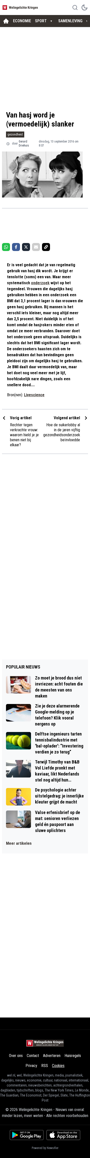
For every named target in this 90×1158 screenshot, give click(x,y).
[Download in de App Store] (63, 1135)
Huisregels (72, 1055)
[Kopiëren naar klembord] (46, 247)
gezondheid (15, 134)
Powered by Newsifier (45, 1148)
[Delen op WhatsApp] (6, 247)
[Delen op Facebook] (16, 247)
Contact (33, 1055)
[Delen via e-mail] (36, 247)
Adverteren (51, 1055)
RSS (44, 1065)
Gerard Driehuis (24, 143)
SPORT (41, 20)
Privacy (31, 1065)
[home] (6, 21)
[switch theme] (84, 7)
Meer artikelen (19, 843)
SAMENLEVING (70, 20)
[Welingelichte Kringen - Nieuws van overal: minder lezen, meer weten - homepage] (21, 7)
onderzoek (40, 282)
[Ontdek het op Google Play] (27, 1135)
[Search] (75, 7)
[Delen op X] (26, 247)
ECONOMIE (22, 20)
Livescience (34, 394)
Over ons (16, 1055)
